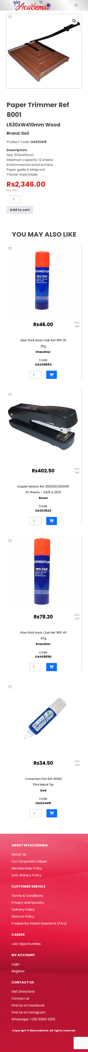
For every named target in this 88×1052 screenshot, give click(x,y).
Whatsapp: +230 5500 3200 (33, 1019)
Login (15, 964)
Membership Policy (26, 868)
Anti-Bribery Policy (26, 875)
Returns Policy (22, 916)
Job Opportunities (26, 943)
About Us (18, 854)
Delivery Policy (23, 909)
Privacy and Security (27, 902)
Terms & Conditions (27, 895)
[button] (74, 21)
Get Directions (23, 991)
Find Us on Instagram (28, 1012)
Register (18, 971)
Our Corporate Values (29, 861)
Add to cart (20, 209)
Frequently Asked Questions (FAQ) (39, 923)
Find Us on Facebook (28, 1005)
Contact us (20, 998)
